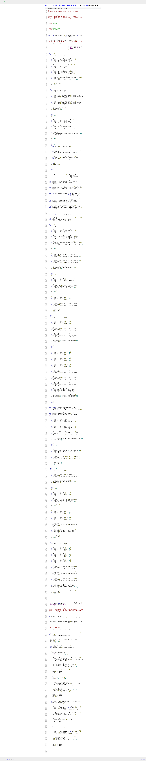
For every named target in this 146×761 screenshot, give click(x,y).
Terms (13, 759)
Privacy (10, 759)
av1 (79, 5)
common (83, 5)
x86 (87, 5)
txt (141, 759)
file (68, 8)
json (144, 759)
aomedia (47, 5)
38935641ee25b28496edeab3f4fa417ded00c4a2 (64, 5)
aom (51, 5)
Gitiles (7, 759)
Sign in (143, 1)
